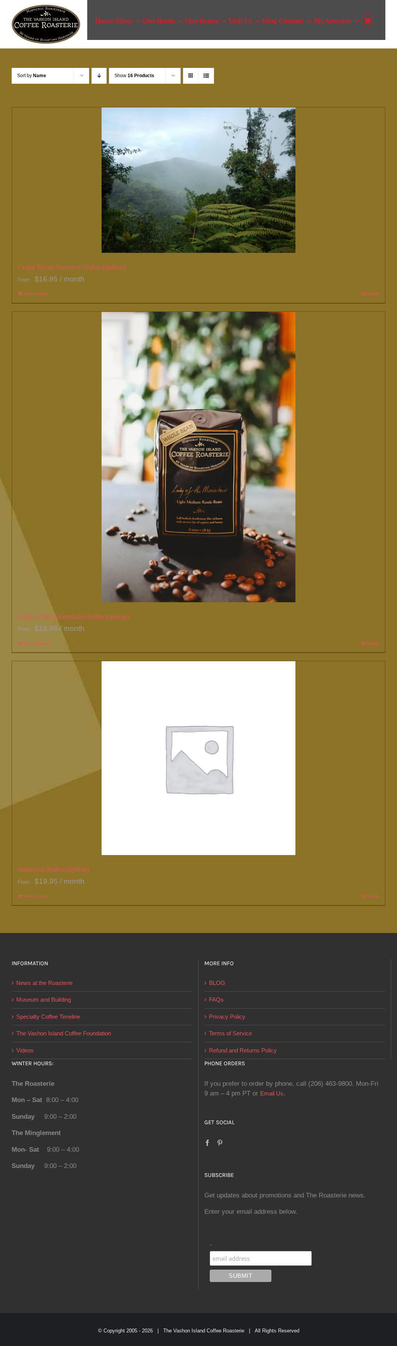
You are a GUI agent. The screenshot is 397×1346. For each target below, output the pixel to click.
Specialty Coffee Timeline (48, 1016)
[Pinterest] (220, 1143)
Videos (25, 1050)
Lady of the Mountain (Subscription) (73, 616)
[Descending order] (99, 76)
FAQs (216, 999)
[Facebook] (207, 1143)
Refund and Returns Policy (243, 1050)
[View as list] (206, 75)
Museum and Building (43, 999)
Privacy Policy (227, 1016)
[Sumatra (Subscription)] (198, 758)
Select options (36, 293)
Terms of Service (230, 1033)
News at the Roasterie (44, 983)
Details (372, 293)
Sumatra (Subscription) (53, 869)
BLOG (217, 983)
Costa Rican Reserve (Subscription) (72, 266)
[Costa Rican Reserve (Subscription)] (198, 180)
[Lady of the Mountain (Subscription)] (198, 457)
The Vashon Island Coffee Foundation (63, 1033)
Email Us (271, 1093)
